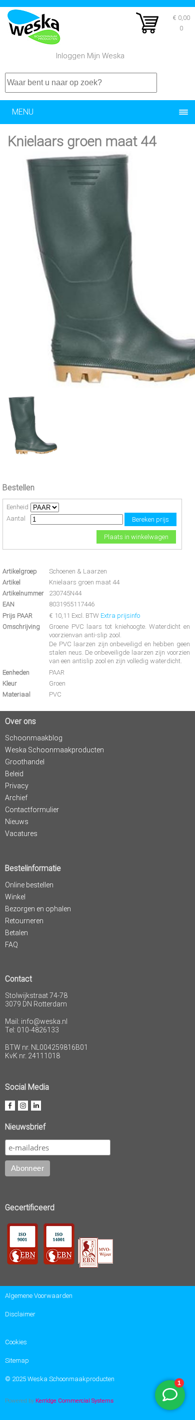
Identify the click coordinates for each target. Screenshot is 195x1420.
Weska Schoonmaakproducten (54, 750)
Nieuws (16, 822)
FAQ (11, 945)
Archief (16, 798)
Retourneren (24, 921)
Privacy (16, 786)
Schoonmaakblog (33, 738)
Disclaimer (20, 1314)
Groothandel (24, 762)
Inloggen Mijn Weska (90, 55)
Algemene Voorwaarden (38, 1295)
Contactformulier (32, 810)
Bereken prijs (150, 519)
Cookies (16, 1342)
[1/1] (32, 453)
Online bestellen (29, 885)
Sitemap (17, 1360)
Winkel (15, 897)
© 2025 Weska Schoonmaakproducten (59, 1379)
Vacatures (21, 834)
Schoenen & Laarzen (78, 571)
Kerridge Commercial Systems (75, 1400)
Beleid (14, 774)
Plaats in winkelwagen (136, 537)
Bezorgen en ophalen (38, 909)
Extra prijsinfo (120, 615)
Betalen (16, 933)
